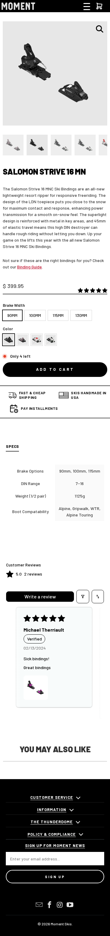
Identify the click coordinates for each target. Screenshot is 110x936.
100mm (35, 315)
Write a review (40, 596)
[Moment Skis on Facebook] (49, 905)
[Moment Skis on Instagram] (59, 905)
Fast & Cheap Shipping (32, 395)
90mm (12, 315)
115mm (58, 315)
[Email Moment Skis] (39, 905)
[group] (13, 145)
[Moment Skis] (18, 6)
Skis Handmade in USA (88, 395)
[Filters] (82, 596)
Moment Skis (61, 924)
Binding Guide (29, 266)
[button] (92, 291)
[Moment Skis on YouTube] (70, 905)
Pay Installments (39, 408)
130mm (81, 315)
